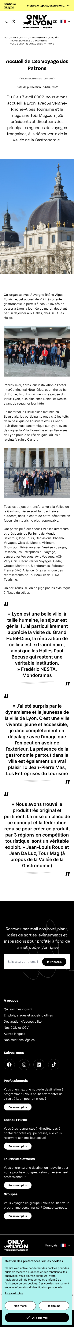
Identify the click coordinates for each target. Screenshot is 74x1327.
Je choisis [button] (54, 1306)
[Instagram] (24, 1064)
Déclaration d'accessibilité (23, 1021)
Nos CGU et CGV (16, 1027)
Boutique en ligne (10, 5)
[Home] (37, 21)
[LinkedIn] (38, 1064)
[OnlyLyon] (16, 1245)
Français (51, 1245)
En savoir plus (18, 1107)
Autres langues (14, 1034)
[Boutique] (55, 21)
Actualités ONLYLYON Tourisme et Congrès (31, 37)
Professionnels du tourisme (28, 40)
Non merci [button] (20, 1306)
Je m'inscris (54, 962)
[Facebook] (9, 1064)
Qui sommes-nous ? (18, 1009)
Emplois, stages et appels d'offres (28, 1015)
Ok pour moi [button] (40, 1318)
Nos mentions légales (19, 1040)
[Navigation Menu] (6, 21)
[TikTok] (53, 1064)
